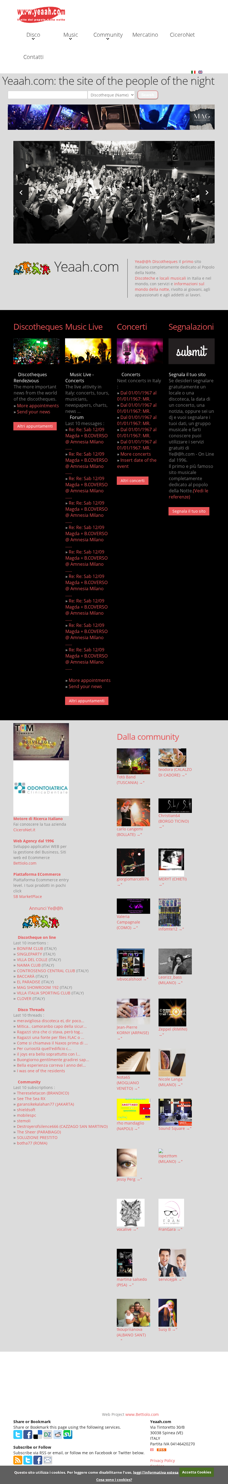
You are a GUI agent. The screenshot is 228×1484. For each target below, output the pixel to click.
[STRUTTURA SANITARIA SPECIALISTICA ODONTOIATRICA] (41, 787)
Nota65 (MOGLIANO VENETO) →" (128, 1082)
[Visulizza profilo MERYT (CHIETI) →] (175, 862)
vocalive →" (127, 1229)
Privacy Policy (162, 1460)
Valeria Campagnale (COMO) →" (128, 922)
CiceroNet (182, 34)
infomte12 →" (171, 929)
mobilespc (26, 1115)
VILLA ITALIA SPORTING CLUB (43, 993)
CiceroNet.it (24, 829)
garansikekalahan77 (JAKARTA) (45, 1104)
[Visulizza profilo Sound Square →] (175, 1112)
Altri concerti (133, 480)
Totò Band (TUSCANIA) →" (131, 779)
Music (70, 34)
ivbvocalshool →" (132, 979)
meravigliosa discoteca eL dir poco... (50, 1020)
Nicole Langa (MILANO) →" (170, 1081)
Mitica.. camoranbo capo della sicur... (52, 1026)
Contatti (33, 57)
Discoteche (145, 278)
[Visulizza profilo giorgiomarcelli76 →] (133, 862)
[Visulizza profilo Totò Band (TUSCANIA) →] (133, 761)
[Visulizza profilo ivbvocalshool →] (133, 962)
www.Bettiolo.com (142, 1414)
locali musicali (173, 278)
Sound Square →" (175, 1128)
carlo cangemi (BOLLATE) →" (130, 831)
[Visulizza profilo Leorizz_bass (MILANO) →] (175, 961)
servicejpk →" (171, 1279)
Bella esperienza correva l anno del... (51, 1065)
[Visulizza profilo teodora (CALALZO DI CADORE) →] (175, 757)
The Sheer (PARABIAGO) (39, 1132)
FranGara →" (170, 1229)
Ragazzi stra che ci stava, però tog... (50, 1031)
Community (108, 34)
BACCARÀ (25, 976)
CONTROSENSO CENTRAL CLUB (46, 970)
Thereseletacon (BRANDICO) (43, 1093)
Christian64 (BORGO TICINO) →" (173, 821)
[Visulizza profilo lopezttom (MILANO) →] (175, 1151)
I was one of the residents (41, 1070)
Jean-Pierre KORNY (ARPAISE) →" (133, 1032)
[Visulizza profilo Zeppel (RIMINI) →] (175, 1012)
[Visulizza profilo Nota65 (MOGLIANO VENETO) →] (133, 1062)
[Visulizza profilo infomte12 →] (175, 912)
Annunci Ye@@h (46, 908)
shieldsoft (26, 1109)
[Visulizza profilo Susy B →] (175, 1313)
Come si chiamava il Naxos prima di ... (52, 1043)
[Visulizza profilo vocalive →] (133, 1213)
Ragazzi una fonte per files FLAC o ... (50, 1037)
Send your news (33, 412)
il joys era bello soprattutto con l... (48, 1054)
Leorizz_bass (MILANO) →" (170, 979)
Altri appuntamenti (35, 426)
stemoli (24, 1120)
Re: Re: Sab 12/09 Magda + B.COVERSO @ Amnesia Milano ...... (86, 438)
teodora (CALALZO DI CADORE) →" (175, 772)
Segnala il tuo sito (188, 511)
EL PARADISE (28, 981)
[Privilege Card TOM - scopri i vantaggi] (41, 741)
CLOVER (24, 998)
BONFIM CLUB (30, 948)
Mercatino (145, 34)
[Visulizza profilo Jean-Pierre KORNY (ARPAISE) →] (133, 1011)
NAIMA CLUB (29, 965)
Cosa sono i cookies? (114, 1479)
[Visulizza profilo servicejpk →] (175, 1263)
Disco (33, 34)
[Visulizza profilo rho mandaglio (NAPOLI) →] (133, 1110)
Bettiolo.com (24, 863)
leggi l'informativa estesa (156, 1472)
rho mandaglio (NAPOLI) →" (130, 1125)
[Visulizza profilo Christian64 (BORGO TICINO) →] (175, 805)
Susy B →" (167, 1329)
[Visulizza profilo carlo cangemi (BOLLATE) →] (133, 812)
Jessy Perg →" (129, 1179)
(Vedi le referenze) (188, 494)
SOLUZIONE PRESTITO (37, 1137)
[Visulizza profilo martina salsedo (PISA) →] (133, 1263)
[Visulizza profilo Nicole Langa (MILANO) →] (175, 1062)
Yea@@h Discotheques (156, 261)
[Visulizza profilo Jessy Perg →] (133, 1163)
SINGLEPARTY (29, 954)
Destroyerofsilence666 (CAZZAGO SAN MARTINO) (62, 1126)
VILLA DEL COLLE (32, 959)
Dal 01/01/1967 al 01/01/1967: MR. (137, 396)
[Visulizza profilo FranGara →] (175, 1213)
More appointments (38, 406)
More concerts (135, 454)
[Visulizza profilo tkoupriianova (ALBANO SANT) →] (133, 1313)
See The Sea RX (31, 1098)
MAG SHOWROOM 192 (38, 987)
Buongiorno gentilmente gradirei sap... (53, 1059)
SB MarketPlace (27, 896)
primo (187, 261)
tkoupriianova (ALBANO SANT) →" (131, 1335)
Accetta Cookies (196, 1472)
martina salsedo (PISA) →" (132, 1282)
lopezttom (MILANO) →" (170, 1158)
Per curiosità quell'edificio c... (44, 1048)
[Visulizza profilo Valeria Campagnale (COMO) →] (133, 906)
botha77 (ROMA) (32, 1143)
